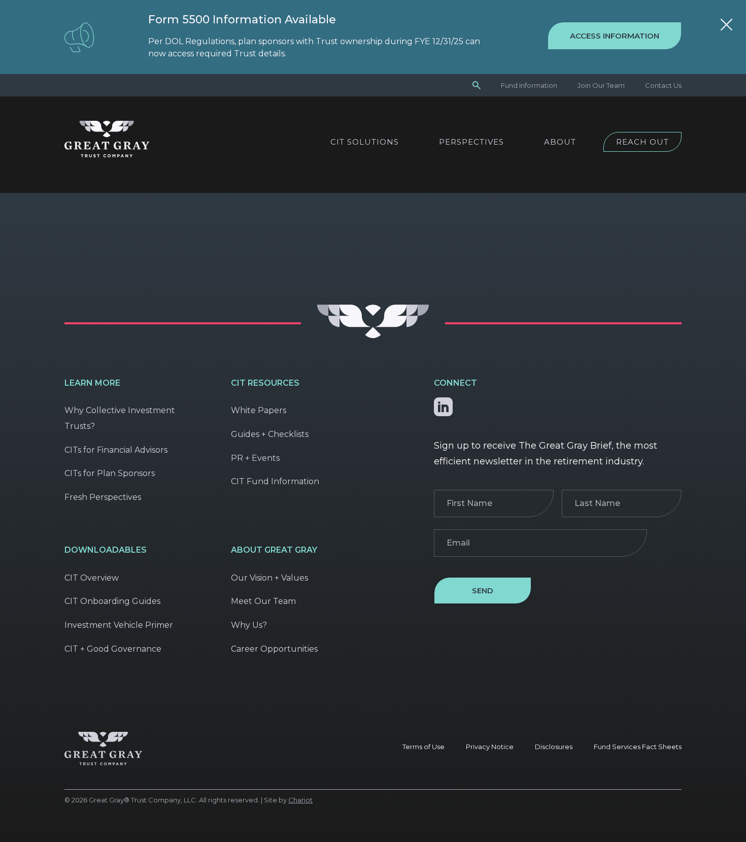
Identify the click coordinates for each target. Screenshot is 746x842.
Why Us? (249, 625)
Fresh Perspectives (102, 497)
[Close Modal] (726, 26)
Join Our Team (601, 85)
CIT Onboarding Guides (112, 601)
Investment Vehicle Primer (118, 625)
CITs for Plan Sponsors (109, 473)
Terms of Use (423, 747)
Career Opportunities (274, 649)
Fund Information (529, 85)
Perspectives (471, 142)
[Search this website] (476, 85)
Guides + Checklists (270, 434)
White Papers (258, 410)
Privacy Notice (490, 747)
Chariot (300, 800)
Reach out (642, 142)
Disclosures (553, 747)
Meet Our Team (263, 601)
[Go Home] (373, 336)
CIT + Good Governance (112, 649)
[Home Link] (107, 154)
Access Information (614, 36)
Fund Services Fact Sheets (638, 747)
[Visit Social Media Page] (443, 405)
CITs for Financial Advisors (115, 450)
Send (482, 590)
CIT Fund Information (275, 481)
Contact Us (663, 85)
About (560, 142)
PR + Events (255, 458)
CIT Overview (91, 578)
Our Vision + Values (269, 578)
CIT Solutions (364, 142)
